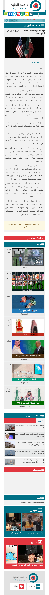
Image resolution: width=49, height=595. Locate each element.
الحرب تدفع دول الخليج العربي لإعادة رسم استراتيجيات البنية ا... (29, 452)
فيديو (33, 510)
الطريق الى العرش (8, 322)
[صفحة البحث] (22, 14)
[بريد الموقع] (27, 14)
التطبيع (39, 564)
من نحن (32, 586)
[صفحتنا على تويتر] (14, 14)
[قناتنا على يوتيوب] (18, 14)
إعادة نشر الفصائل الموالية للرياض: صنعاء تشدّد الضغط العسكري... (31, 460)
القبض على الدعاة (8, 276)
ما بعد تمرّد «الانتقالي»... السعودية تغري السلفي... (29, 426)
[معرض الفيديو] (6, 14)
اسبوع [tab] (40, 420)
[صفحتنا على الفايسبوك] (10, 14)
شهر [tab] (32, 420)
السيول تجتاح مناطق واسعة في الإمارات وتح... (24, 532)
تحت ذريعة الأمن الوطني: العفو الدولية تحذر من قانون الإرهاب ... (30, 443)
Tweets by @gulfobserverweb (32, 502)
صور (34, 542)
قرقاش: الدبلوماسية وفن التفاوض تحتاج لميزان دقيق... (29, 435)
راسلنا (16, 586)
